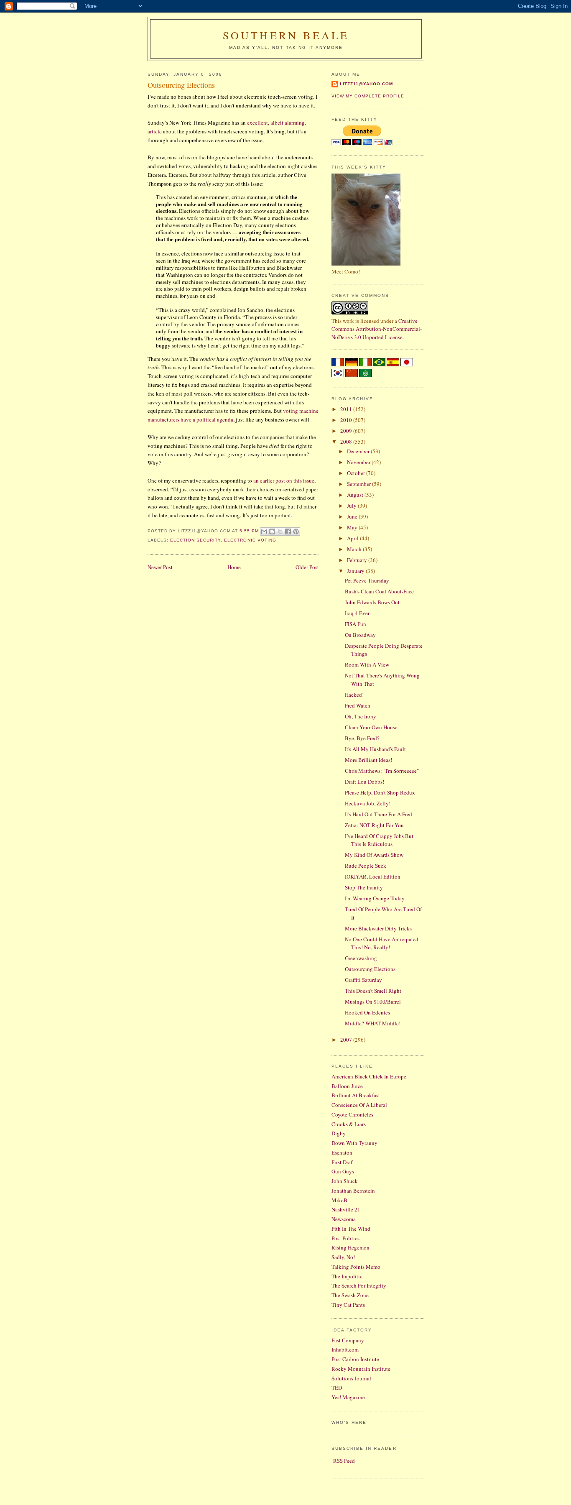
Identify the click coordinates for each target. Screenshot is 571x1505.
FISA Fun (355, 624)
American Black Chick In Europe (368, 1076)
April (353, 538)
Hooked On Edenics (367, 1012)
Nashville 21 (345, 1209)
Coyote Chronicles (352, 1114)
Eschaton (341, 1152)
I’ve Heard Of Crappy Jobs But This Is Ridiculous (379, 840)
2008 (346, 441)
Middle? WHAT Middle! (372, 1023)
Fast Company (347, 1340)
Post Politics (345, 1238)
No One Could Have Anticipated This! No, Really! (381, 943)
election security (195, 540)
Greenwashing (361, 958)
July (352, 505)
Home (234, 567)
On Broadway (360, 635)
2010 (346, 420)
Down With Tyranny (354, 1143)
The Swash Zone (350, 1295)
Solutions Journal (351, 1378)
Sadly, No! (343, 1257)
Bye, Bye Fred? (362, 738)
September (359, 484)
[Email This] (264, 531)
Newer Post (160, 567)
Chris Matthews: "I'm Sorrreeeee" (382, 770)
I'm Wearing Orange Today (375, 898)
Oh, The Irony (360, 716)
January (356, 571)
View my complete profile (367, 96)
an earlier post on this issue (283, 480)
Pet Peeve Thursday (367, 580)
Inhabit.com (345, 1349)
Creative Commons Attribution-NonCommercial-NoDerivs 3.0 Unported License (376, 329)
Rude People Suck (365, 865)
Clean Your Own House (371, 727)
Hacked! (354, 694)
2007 (346, 1039)
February (357, 560)
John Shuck (344, 1181)
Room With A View (367, 664)
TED (336, 1387)
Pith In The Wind (350, 1228)
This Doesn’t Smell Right (373, 990)
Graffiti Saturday (363, 980)
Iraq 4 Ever (357, 613)
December (359, 451)
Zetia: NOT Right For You (374, 825)
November (359, 462)
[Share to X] (280, 531)
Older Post (307, 567)
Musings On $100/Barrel (373, 1001)
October (356, 473)
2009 (346, 430)
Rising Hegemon (350, 1247)
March (355, 549)
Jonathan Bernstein (353, 1190)
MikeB (339, 1200)
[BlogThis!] (272, 531)
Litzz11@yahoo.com (366, 84)
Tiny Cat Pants (348, 1304)
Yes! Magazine (348, 1397)
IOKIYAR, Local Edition (372, 876)
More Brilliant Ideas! (368, 760)
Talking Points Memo (355, 1266)
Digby (338, 1133)
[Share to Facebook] (288, 531)
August (356, 494)
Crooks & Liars (348, 1124)
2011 (346, 409)
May (353, 527)
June (353, 516)
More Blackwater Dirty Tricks (378, 928)
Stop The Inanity (364, 887)
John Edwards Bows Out (372, 602)
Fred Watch (357, 705)
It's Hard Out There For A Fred (378, 814)
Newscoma (343, 1219)
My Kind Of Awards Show (374, 855)
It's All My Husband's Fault (375, 749)
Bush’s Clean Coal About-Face (379, 591)
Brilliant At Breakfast (355, 1095)
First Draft (342, 1162)
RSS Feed (344, 1460)
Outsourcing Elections (370, 969)
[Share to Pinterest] (296, 531)
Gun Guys (342, 1171)
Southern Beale (286, 35)
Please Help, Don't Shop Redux (380, 792)
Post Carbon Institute (355, 1359)
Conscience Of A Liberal (359, 1105)
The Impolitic (346, 1276)
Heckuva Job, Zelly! (367, 803)
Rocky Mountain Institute (360, 1368)
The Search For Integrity (358, 1285)
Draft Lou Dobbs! (364, 781)
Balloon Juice (347, 1086)
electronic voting (250, 540)
